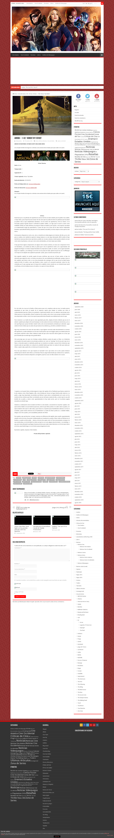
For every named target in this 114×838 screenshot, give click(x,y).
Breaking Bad (81, 615)
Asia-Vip (45, 737)
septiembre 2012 (79, 433)
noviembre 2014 (79, 364)
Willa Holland (18, 483)
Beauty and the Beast (83, 612)
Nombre (17, 563)
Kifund (44, 787)
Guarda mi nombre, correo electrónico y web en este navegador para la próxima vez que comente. (41, 580)
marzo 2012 (78, 450)
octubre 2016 (78, 329)
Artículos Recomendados (82, 520)
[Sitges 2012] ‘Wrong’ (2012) (60, 507)
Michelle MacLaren (81, 147)
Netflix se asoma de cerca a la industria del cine (32, 87)
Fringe (79, 639)
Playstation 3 (80, 155)
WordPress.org (78, 120)
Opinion (78, 569)
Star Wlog (45, 814)
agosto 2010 (78, 502)
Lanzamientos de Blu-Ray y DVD (84, 536)
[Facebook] (84, 3)
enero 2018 (78, 315)
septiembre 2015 (79, 348)
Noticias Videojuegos (85, 151)
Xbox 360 (86, 159)
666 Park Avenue (82, 596)
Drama (91, 138)
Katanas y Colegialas (48, 784)
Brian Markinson (50, 477)
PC (96, 152)
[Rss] (83, 3)
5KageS (45, 729)
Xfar (44, 828)
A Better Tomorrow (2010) (86, 234)
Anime (78, 517)
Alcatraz (80, 599)
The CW (98, 157)
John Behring (94, 143)
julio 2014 (77, 373)
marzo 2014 (78, 384)
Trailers (78, 583)
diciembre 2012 (79, 425)
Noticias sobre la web (81, 566)
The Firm (80, 681)
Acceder (77, 112)
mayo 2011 (77, 477)
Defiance (80, 633)
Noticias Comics (82, 552)
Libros (51, 3)
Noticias (90, 146)
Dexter (79, 636)
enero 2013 (78, 422)
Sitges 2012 (79, 574)
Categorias (77, 181)
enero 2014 (78, 389)
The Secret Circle (82, 695)
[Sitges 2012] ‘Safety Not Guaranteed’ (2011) (23, 508)
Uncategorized (80, 591)
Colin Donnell (60, 477)
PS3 (87, 155)
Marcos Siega (20, 785)
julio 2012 (77, 439)
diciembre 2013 (79, 392)
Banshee (80, 607)
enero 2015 (78, 359)
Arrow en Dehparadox (34, 184)
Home (15, 94)
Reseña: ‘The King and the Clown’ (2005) (89, 232)
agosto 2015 (78, 351)
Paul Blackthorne (36, 481)
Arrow (30, 94)
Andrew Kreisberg (87, 130)
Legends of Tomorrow (85, 625)
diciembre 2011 (79, 458)
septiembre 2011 (79, 466)
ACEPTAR (57, 836)
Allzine (44, 732)
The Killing (80, 687)
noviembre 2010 (79, 494)
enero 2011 (78, 489)
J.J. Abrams (26, 782)
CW (24, 479)
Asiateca (45, 740)
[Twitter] (86, 3)
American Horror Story (83, 601)
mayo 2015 (77, 353)
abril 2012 (77, 447)
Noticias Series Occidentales (87, 560)
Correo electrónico (19, 569)
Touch (79, 703)
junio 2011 (77, 475)
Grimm (79, 641)
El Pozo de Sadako (47, 767)
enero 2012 (78, 455)
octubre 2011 (78, 464)
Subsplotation (46, 817)
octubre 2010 (78, 497)
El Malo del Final (47, 765)
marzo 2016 (78, 337)
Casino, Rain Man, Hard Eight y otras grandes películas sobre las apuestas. (21, 529)
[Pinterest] (88, 3)
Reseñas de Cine (80, 157)
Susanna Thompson (64, 481)
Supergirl (82, 627)
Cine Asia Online (47, 754)
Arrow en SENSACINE (31, 187)
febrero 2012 (78, 453)
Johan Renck (88, 143)
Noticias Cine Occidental (91, 149)
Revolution (80, 665)
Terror (93, 157)
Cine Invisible (46, 756)
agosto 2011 (78, 469)
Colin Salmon (17, 479)
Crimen (82, 136)
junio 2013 (77, 409)
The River (80, 692)
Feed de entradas (79, 115)
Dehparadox (19, 141)
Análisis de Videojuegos (61, 3)
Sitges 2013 (79, 577)
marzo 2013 (78, 417)
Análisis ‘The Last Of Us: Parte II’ (87, 229)
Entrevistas (79, 534)
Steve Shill (88, 157)
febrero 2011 (78, 486)
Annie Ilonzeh (26, 477)
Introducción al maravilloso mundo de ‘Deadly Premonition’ (41, 528)
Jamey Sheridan (60, 479)
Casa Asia (45, 748)
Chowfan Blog (46, 751)
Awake (79, 604)
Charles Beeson (89, 132)
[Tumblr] (91, 3)
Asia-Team (45, 734)
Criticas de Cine (90, 136)
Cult (79, 617)
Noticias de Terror (47, 789)
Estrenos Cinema (47, 770)
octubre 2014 (78, 367)
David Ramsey (50, 479)
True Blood (80, 705)
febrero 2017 (78, 317)
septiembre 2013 (79, 400)
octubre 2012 (78, 431)
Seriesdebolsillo (47, 812)
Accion (19, 477)
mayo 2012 (77, 444)
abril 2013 (77, 414)
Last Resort (80, 649)
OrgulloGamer (46, 798)
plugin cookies (110, 835)
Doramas (46, 3)
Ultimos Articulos (43, 141)
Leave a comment (62, 141)
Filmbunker (45, 773)
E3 (97, 139)
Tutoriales (78, 585)
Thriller (78, 159)
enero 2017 (78, 320)
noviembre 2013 (79, 395)
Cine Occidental (38, 3)
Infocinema (46, 778)
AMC (81, 130)
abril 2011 (77, 480)
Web (15, 574)
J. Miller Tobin (82, 143)
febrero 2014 (78, 386)
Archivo (77, 171)
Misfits (79, 655)
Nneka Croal (26, 481)
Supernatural (81, 676)
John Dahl (22, 784)
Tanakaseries (46, 823)
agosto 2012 (78, 436)
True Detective (81, 708)
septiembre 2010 (79, 500)
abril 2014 (77, 381)
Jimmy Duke (78, 220)
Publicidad (79, 572)
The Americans (81, 679)
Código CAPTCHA (18, 592)
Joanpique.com (46, 781)
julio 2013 (77, 406)
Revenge (80, 663)
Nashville (80, 657)
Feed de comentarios (80, 118)
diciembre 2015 (79, 342)
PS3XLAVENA (46, 806)
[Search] (102, 3)
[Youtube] (90, 3)
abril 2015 (77, 356)
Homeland (80, 644)
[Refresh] (17, 587)
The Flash (82, 630)
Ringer (79, 668)
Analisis (78, 512)
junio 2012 (77, 442)
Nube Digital (46, 795)
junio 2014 (77, 375)
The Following (81, 684)
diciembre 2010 (79, 491)
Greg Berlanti (94, 142)
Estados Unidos (82, 141)
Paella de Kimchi (47, 801)
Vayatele (45, 825)
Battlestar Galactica (82, 609)
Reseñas (45, 481)
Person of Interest (82, 660)
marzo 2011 (78, 483)
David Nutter (41, 479)
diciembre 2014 (79, 362)
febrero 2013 (78, 420)
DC (27, 94)
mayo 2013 (77, 411)
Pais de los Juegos (47, 803)
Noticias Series (81, 555)
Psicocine (45, 809)
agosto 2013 (78, 403)
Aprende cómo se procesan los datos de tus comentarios (49, 601)
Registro (77, 109)
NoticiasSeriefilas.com (48, 792)
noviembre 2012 (79, 428)
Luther (79, 652)
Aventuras (83, 132)
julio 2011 (77, 472)
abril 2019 (77, 312)
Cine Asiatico (29, 3)
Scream (79, 671)
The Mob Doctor (82, 689)
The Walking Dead (82, 700)
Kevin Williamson (81, 144)
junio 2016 (77, 334)
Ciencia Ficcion (29, 773)
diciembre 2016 (79, 323)
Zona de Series (22, 94)
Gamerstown (46, 776)
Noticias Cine (79, 149)
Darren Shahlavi (32, 479)
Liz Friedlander (93, 144)
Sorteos (78, 580)
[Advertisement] (57, 70)
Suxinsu (45, 820)
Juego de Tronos (82, 647)
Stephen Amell (53, 481)
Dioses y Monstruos (48, 762)
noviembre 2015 (79, 345)
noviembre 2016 (79, 326)
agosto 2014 (78, 370)
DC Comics (85, 139)
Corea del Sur (29, 775)
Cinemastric (46, 759)
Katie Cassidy (17, 481)
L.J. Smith (88, 144)
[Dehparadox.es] (56, 28)
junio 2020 (77, 309)
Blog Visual (45, 745)
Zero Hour (80, 711)
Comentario (17, 548)
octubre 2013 (78, 397)
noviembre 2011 (79, 461)
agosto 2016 (78, 331)
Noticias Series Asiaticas (86, 557)
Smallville (80, 673)
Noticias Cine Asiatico (85, 546)
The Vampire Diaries (83, 697)
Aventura (41, 477)
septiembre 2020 (79, 306)
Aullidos (45, 743)
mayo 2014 (77, 378)
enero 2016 (78, 340)
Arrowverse (94, 130)
